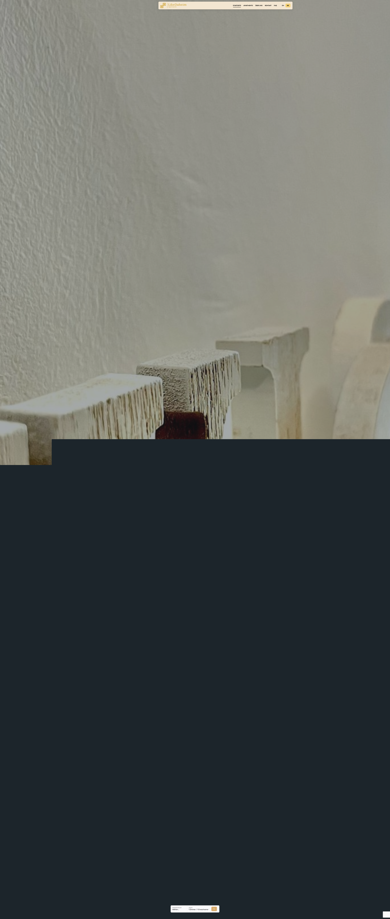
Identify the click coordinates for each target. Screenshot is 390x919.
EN (283, 5)
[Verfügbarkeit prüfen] (214, 909)
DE (288, 5)
